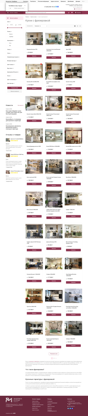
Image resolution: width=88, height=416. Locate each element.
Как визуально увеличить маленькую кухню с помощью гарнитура (13, 127)
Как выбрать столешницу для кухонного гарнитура (13, 119)
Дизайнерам (71, 1)
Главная (27, 16)
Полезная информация (43, 1)
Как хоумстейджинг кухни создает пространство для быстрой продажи (14, 112)
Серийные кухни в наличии (37, 404)
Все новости (20, 105)
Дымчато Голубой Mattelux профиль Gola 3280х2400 (17, 138)
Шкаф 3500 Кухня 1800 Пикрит (17, 154)
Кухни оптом (34, 408)
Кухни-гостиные (35, 410)
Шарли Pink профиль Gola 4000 (17, 171)
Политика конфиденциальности (52, 410)
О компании (50, 401)
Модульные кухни (36, 402)
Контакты (25, 1)
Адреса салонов (55, 1)
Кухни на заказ (34, 16)
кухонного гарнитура (34, 361)
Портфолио (33, 1)
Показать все (53, 353)
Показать (13, 87)
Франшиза (63, 1)
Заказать (34, 56)
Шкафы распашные (36, 406)
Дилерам (78, 1)
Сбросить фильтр (15, 91)
